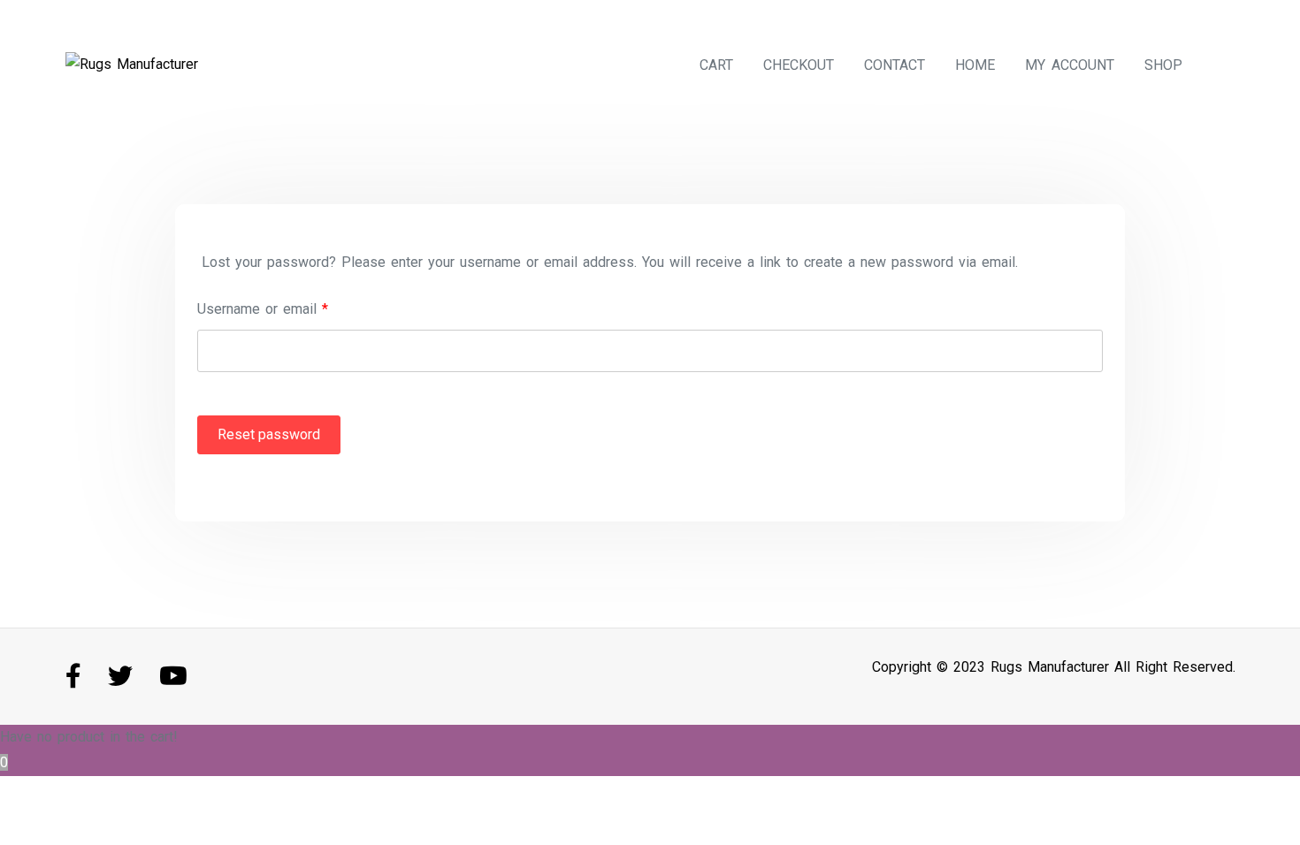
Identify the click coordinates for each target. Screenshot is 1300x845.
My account (1069, 65)
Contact (894, 65)
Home (975, 65)
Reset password (269, 434)
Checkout (798, 65)
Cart (716, 65)
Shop (1163, 65)
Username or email (262, 308)
